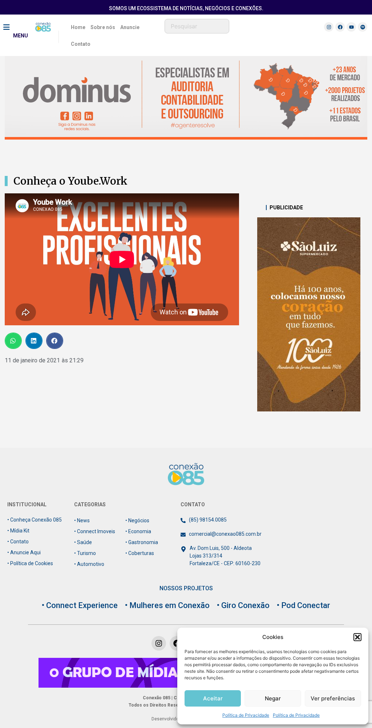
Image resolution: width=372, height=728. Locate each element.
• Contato (18, 541)
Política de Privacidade (245, 715)
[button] (357, 637)
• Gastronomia (141, 542)
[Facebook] (340, 27)
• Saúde (83, 542)
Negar (273, 698)
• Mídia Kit (18, 531)
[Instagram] (328, 27)
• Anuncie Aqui (24, 552)
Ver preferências (333, 698)
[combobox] (197, 26)
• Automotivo (89, 564)
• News (82, 520)
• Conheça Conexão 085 (34, 520)
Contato (80, 44)
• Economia (138, 531)
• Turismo (85, 553)
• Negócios (137, 520)
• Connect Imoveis (94, 531)
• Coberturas (139, 553)
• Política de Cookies (30, 563)
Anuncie (130, 27)
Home (78, 27)
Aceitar (213, 698)
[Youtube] (351, 27)
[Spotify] (362, 27)
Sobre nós (102, 27)
